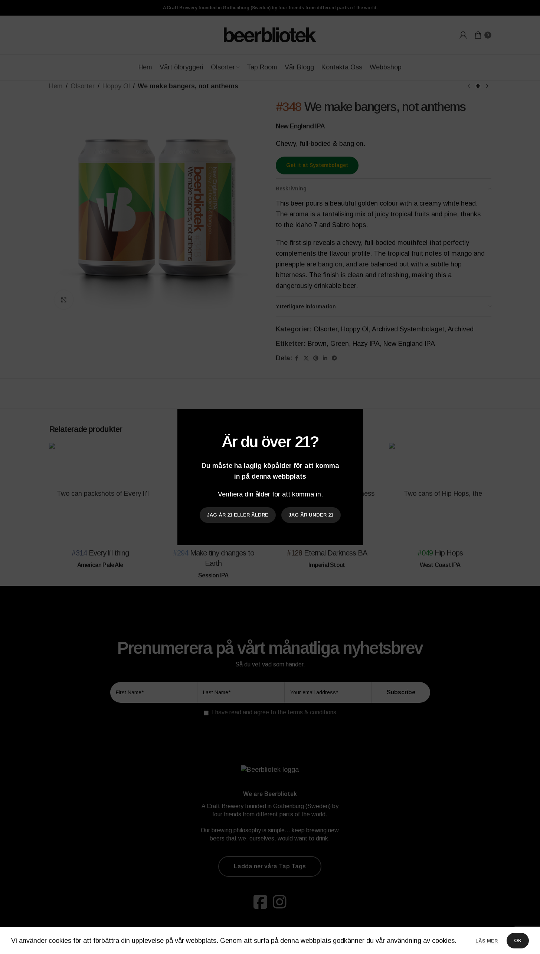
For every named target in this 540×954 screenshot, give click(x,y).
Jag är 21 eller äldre (237, 515)
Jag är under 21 (311, 515)
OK (517, 940)
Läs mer (487, 941)
